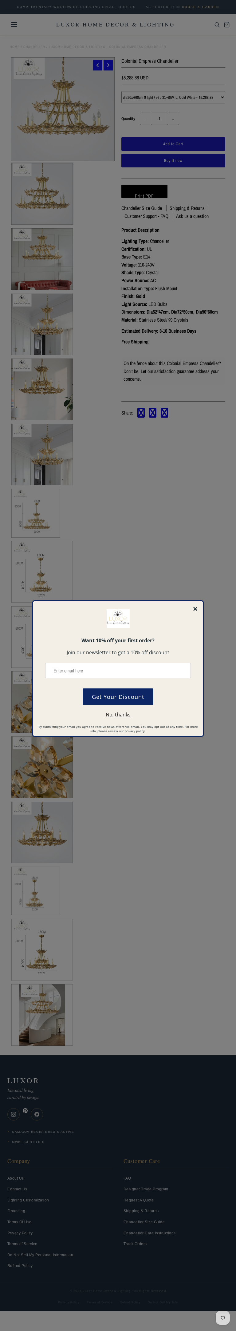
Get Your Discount (118, 696)
